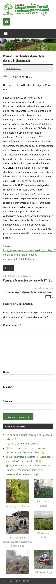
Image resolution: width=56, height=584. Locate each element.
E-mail (7, 386)
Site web (8, 401)
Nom (7, 372)
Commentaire (12, 325)
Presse (8, 267)
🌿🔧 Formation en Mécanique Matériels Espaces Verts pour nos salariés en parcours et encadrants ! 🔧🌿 (28, 470)
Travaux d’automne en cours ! (22, 443)
